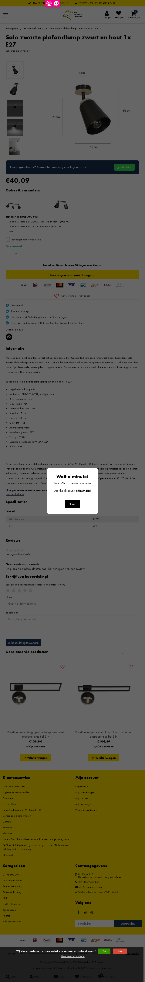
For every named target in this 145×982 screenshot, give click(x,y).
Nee (120, 951)
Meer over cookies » (73, 956)
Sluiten (72, 504)
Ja (104, 951)
